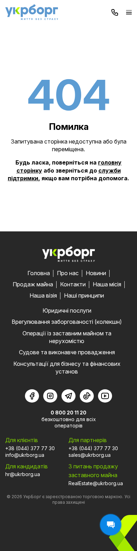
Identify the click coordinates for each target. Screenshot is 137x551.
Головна (38, 273)
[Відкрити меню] (129, 12)
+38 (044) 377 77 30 (30, 448)
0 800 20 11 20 (68, 413)
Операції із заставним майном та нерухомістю (66, 337)
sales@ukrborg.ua (89, 455)
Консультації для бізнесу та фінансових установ (66, 367)
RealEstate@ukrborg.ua (95, 483)
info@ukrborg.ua (24, 455)
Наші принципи (84, 295)
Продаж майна (33, 284)
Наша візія (43, 295)
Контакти (73, 284)
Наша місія (107, 284)
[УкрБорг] (31, 12)
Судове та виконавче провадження (67, 352)
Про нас (68, 273)
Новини (96, 273)
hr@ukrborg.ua (22, 474)
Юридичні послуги (67, 310)
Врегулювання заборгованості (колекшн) (67, 321)
